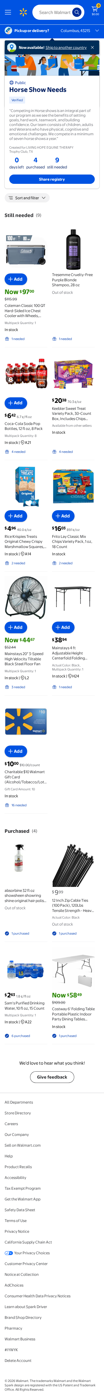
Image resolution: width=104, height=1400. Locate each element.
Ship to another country (66, 47)
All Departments (19, 1102)
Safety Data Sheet (20, 1209)
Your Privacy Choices (32, 1252)
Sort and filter (27, 197)
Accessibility (15, 1177)
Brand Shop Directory (23, 1317)
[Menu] (9, 12)
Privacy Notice (17, 1231)
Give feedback (52, 1077)
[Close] (93, 47)
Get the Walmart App (22, 1199)
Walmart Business (20, 1339)
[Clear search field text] (69, 12)
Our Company (17, 1134)
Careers (11, 1123)
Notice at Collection (22, 1274)
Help (9, 1156)
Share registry (52, 179)
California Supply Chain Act (28, 1242)
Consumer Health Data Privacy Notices (37, 1296)
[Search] (76, 12)
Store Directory (18, 1113)
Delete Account (18, 1360)
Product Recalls (18, 1166)
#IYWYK (11, 1349)
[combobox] (58, 12)
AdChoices (14, 1285)
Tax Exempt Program (23, 1188)
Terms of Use (16, 1220)
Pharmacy (13, 1328)
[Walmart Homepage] (23, 12)
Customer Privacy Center (26, 1263)
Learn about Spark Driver (26, 1306)
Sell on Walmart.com (23, 1145)
